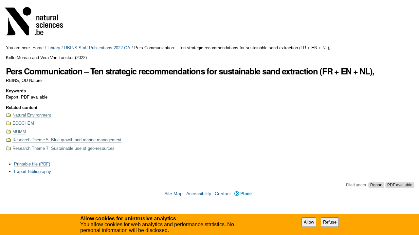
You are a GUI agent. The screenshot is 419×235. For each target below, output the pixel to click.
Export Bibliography (32, 171)
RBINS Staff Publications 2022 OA (97, 47)
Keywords (16, 90)
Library (53, 47)
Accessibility (198, 193)
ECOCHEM (23, 123)
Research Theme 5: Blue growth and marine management (66, 139)
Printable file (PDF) (32, 164)
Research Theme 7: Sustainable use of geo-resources (63, 148)
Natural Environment (31, 115)
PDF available (399, 185)
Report (376, 185)
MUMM (19, 131)
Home (38, 47)
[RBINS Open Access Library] (38, 22)
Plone (243, 193)
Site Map (173, 193)
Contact (223, 193)
